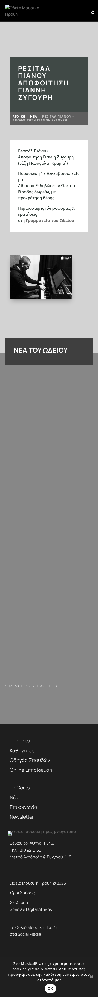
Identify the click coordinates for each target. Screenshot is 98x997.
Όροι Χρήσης (22, 893)
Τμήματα (20, 740)
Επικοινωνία (23, 807)
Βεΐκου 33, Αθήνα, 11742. (32, 843)
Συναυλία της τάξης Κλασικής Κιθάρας (41, 551)
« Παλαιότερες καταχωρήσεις (31, 686)
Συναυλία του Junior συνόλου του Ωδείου (45, 650)
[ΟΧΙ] (91, 977)
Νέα (14, 797)
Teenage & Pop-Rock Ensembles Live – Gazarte (48, 452)
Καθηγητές (22, 750)
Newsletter (22, 816)
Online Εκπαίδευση (31, 770)
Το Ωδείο (20, 787)
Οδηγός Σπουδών (30, 760)
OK (50, 988)
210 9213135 (30, 850)
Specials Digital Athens (31, 909)
